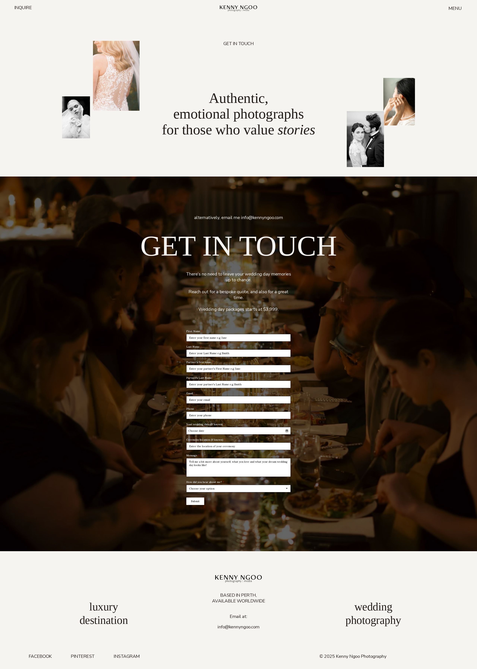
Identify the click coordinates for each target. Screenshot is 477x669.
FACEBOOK (40, 656)
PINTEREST (83, 656)
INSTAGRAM (127, 656)
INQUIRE (23, 8)
